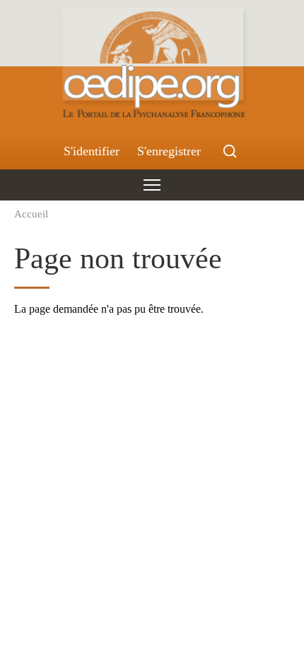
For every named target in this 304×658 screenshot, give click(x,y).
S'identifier (91, 151)
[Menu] (152, 185)
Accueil (31, 214)
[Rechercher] (229, 151)
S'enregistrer (169, 151)
